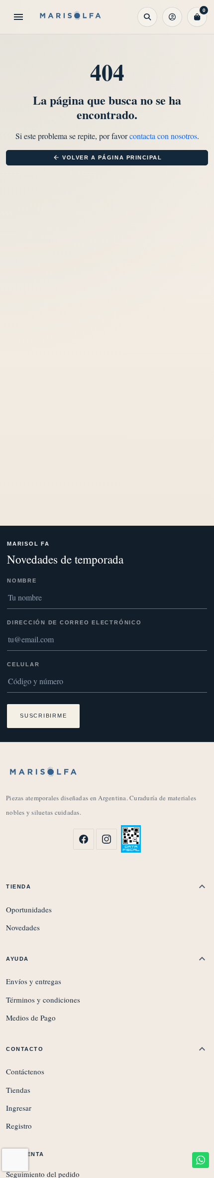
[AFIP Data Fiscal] (131, 839)
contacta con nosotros (163, 136)
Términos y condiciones (43, 1000)
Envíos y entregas (33, 981)
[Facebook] (83, 839)
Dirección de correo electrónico (74, 622)
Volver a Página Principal (107, 157)
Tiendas (18, 1090)
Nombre (22, 581)
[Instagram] (106, 839)
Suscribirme (43, 716)
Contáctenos (25, 1071)
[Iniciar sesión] (172, 17)
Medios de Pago (31, 1018)
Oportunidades (29, 909)
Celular (23, 664)
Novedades (23, 927)
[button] (147, 17)
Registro (19, 1126)
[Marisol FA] (70, 17)
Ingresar (18, 1108)
